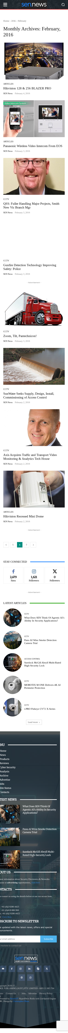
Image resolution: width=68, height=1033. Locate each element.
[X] (47, 969)
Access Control (32, 659)
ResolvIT (14, 998)
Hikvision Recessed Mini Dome (23, 516)
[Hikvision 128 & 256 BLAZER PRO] (34, 61)
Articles (8, 84)
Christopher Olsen (21, 1001)
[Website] (21, 977)
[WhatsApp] (30, 977)
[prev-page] (6, 544)
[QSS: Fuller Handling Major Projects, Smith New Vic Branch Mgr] (34, 176)
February (22, 21)
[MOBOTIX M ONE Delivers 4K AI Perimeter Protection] (12, 685)
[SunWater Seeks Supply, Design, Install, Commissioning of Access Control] (34, 366)
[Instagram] (20, 969)
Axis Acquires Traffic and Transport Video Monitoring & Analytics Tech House (30, 456)
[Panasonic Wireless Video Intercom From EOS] (34, 118)
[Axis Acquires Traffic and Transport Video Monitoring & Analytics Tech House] (34, 427)
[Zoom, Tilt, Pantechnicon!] (34, 308)
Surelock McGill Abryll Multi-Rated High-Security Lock (42, 664)
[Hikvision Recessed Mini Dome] (34, 489)
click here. (35, 882)
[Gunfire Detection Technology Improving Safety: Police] (34, 237)
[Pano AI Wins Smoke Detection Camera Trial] (12, 640)
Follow (34, 569)
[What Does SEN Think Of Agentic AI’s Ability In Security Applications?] (12, 617)
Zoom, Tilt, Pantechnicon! (20, 336)
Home (6, 21)
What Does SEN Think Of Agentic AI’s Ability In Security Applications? (44, 619)
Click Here (6, 917)
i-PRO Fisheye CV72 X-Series (40, 709)
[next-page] (33, 544)
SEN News (8, 93)
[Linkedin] (29, 969)
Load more (33, 722)
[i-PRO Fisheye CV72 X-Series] (12, 707)
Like (13, 569)
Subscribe (48, 939)
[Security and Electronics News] (34, 4)
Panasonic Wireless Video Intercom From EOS (32, 146)
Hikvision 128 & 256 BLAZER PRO (27, 88)
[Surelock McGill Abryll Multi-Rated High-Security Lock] (12, 662)
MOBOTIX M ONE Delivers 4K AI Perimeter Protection (42, 686)
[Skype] (38, 969)
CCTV (6, 199)
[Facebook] (12, 969)
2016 (13, 21)
